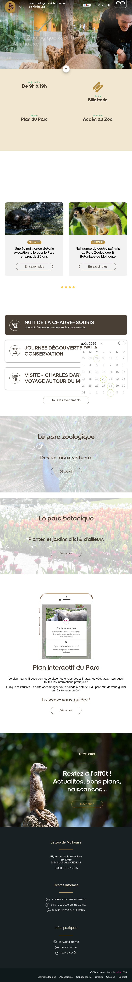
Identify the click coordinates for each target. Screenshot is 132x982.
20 (103, 379)
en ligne (30, 49)
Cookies (110, 976)
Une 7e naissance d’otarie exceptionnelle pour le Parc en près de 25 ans (34, 252)
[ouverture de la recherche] (108, 5)
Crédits (99, 976)
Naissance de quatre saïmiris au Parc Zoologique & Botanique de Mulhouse (98, 252)
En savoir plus (34, 266)
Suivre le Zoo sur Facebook (68, 899)
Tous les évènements (66, 400)
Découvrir (66, 471)
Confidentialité (84, 976)
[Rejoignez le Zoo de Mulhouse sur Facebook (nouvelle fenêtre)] (95, 5)
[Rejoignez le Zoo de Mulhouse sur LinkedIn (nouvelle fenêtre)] (103, 5)
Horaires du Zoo (68, 942)
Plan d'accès (69, 953)
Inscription (87, 804)
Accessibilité (66, 976)
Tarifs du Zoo (68, 947)
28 (110, 385)
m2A (118, 972)
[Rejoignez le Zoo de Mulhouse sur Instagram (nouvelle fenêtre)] (99, 5)
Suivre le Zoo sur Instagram (68, 905)
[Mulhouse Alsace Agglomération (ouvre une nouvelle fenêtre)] (120, 6)
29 (96, 358)
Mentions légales (47, 976)
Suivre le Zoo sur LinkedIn (68, 910)
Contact (122, 976)
